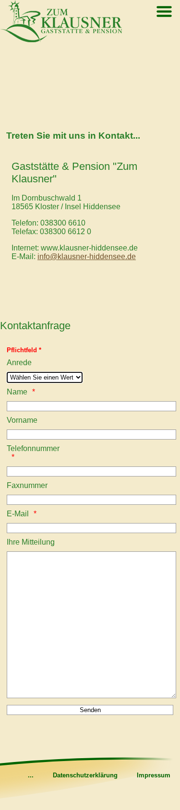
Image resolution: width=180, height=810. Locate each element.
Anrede (19, 362)
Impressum (153, 775)
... (31, 775)
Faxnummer (27, 485)
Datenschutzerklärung (85, 775)
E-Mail (18, 514)
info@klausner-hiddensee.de (86, 256)
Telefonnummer (32, 448)
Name (17, 392)
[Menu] (164, 13)
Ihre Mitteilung (31, 542)
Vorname (22, 420)
